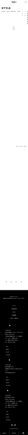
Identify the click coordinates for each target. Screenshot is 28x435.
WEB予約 (14, 433)
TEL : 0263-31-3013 (10, 407)
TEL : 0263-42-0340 (10, 342)
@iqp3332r (12, 372)
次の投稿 (21, 86)
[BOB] (21, 106)
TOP (14, 84)
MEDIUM (13, 11)
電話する (5, 433)
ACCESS (8, 355)
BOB (8, 11)
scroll (14, 28)
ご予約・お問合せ (14, 318)
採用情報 (14, 315)
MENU (7, 349)
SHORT (4, 11)
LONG (18, 11)
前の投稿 (6, 81)
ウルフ (22, 13)
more (14, 275)
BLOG (14, 312)
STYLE (14, 305)
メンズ (25, 13)
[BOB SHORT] (21, 126)
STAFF (7, 352)
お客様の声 (14, 309)
